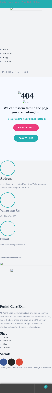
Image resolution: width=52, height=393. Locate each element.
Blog (5, 343)
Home (5, 336)
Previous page (26, 127)
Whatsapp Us (10, 210)
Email (4, 239)
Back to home (26, 138)
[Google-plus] (19, 362)
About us (7, 340)
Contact (6, 347)
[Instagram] (11, 362)
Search (26, 388)
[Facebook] (3, 362)
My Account (8, 388)
